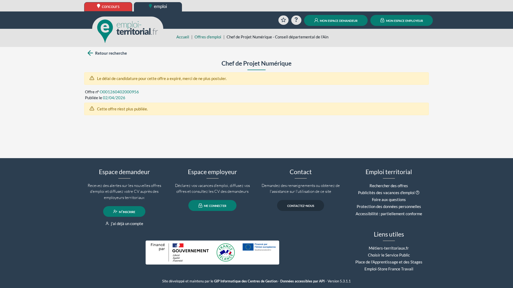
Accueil (182, 36)
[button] (417, 192)
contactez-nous (300, 205)
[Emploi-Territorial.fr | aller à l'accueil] (127, 30)
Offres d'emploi (208, 36)
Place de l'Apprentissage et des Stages (388, 261)
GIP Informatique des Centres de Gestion (245, 281)
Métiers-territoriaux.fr (389, 248)
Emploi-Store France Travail (388, 268)
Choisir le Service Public (389, 255)
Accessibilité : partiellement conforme (389, 213)
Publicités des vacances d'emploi (386, 192)
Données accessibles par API (302, 281)
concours (110, 6)
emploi (160, 6)
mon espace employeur (404, 20)
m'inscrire (126, 211)
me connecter (214, 205)
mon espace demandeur (338, 20)
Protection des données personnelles (389, 206)
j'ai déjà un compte (126, 223)
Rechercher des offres (389, 185)
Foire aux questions (389, 199)
